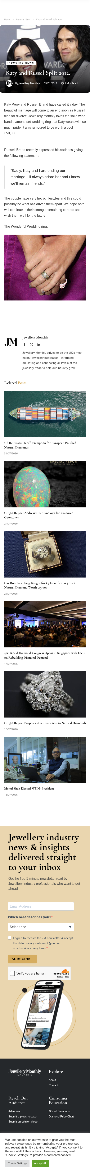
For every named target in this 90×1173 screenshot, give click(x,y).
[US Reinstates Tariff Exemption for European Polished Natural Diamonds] (45, 414)
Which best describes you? (29, 917)
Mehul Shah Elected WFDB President (29, 788)
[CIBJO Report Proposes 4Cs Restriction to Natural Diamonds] (45, 694)
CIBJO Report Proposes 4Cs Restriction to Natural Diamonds (45, 723)
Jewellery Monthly (29, 83)
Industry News (21, 63)
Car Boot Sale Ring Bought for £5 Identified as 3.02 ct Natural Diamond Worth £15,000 (39, 585)
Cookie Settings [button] (17, 1163)
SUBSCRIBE (22, 959)
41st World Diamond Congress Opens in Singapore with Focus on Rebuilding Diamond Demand (44, 655)
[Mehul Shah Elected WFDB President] (45, 760)
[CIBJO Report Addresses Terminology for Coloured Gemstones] (45, 484)
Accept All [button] (40, 1163)
